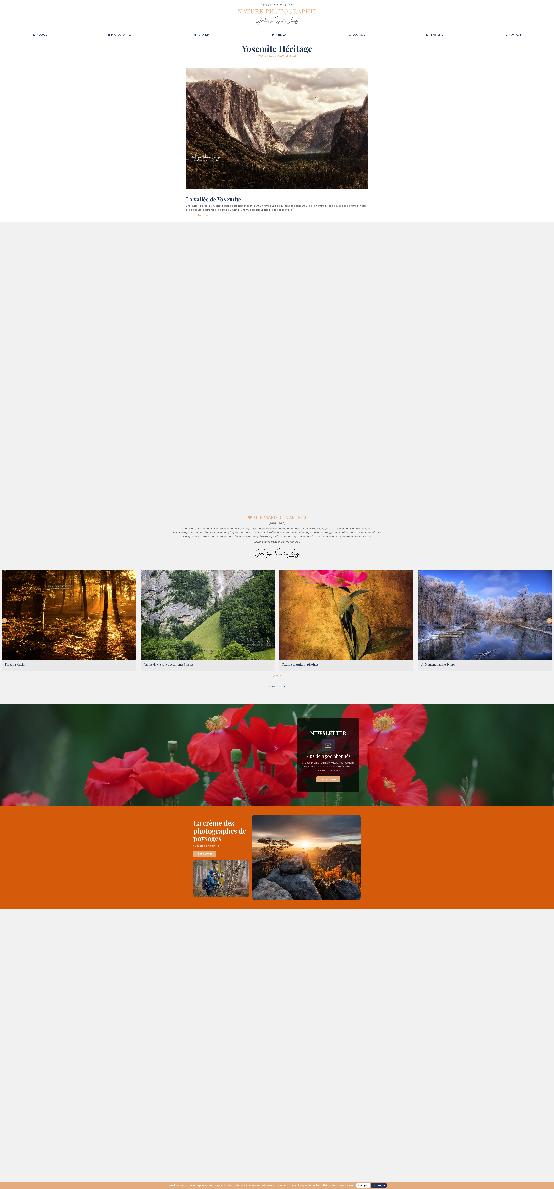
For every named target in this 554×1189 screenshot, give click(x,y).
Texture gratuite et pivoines (300, 664)
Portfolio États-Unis (198, 215)
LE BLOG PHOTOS (277, 686)
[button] (4, 620)
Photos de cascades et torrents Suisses (169, 664)
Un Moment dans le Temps (438, 664)
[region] (277, 755)
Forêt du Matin (15, 664)
